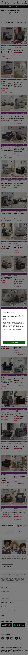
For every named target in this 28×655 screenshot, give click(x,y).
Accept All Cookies (14, 342)
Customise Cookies (14, 335)
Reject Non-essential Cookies (14, 338)
